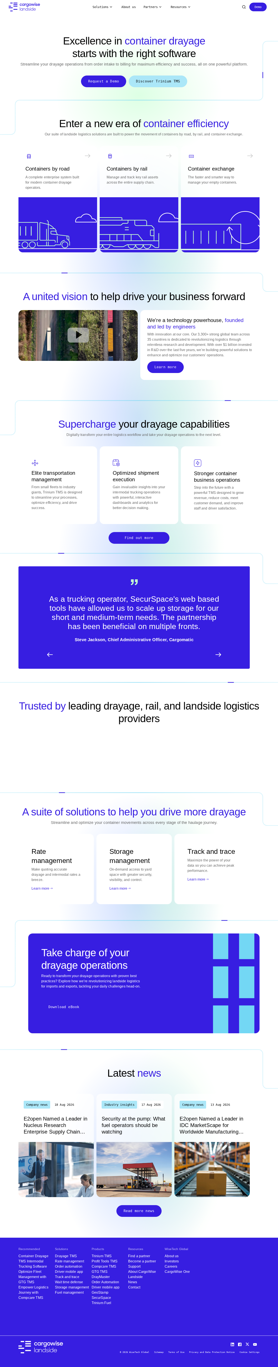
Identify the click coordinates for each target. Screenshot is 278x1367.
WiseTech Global (176, 1249)
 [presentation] (218, 654)
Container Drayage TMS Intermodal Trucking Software (33, 1261)
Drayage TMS (66, 1256)
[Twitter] (248, 1343)
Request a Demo (103, 81)
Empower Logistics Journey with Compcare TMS (33, 1292)
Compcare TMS (104, 1266)
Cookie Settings (250, 1352)
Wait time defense (69, 1282)
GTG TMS (100, 1271)
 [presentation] (50, 654)
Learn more (165, 367)
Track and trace (67, 1277)
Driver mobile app (69, 1271)
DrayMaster (101, 1277)
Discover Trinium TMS (158, 81)
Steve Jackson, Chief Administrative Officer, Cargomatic (134, 639)
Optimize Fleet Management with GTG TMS (32, 1277)
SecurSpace (101, 1298)
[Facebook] (240, 1343)
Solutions (100, 7)
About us (128, 7)
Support (134, 1266)
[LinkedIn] (233, 1343)
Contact (134, 1287)
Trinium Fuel (101, 1303)
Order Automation (105, 1282)
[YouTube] (256, 1343)
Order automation (68, 1266)
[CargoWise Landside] (24, 7)
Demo (258, 7)
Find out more (139, 538)
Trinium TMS (102, 1256)
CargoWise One (177, 1271)
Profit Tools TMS (105, 1261)
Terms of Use (176, 1352)
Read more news (139, 1211)
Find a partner (139, 1256)
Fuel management (69, 1292)
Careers (171, 1266)
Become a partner (142, 1261)
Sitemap (159, 1352)
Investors (172, 1261)
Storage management (72, 1287)
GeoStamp (100, 1292)
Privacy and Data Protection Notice (212, 1352)
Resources (179, 7)
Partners (151, 7)
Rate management (69, 1261)
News (132, 1282)
